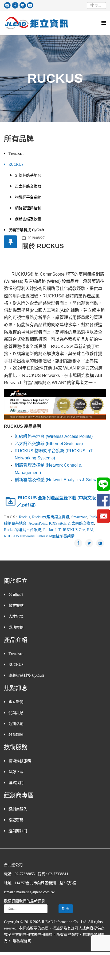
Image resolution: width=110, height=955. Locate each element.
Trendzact (15, 154)
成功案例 (15, 627)
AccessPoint (38, 523)
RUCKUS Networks (19, 536)
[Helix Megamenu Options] (103, 23)
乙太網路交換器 (27, 186)
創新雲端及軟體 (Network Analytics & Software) (59, 479)
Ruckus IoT (52, 530)
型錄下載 (15, 772)
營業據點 (15, 606)
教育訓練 (15, 735)
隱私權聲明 (22, 941)
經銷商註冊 (17, 831)
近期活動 (15, 724)
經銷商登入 (17, 809)
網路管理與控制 (27, 208)
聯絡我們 (15, 783)
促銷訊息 (15, 713)
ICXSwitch (57, 523)
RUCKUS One (74, 530)
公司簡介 (15, 595)
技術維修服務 (19, 761)
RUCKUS (15, 165)
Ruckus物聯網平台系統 (22, 530)
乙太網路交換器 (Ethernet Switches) (49, 443)
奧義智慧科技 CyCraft (25, 230)
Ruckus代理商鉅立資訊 (50, 517)
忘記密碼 (15, 820)
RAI (90, 530)
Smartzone (79, 517)
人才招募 (15, 616)
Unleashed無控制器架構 (55, 536)
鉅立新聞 (15, 702)
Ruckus (24, 517)
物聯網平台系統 (27, 197)
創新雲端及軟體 (27, 219)
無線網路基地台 (27, 175)
